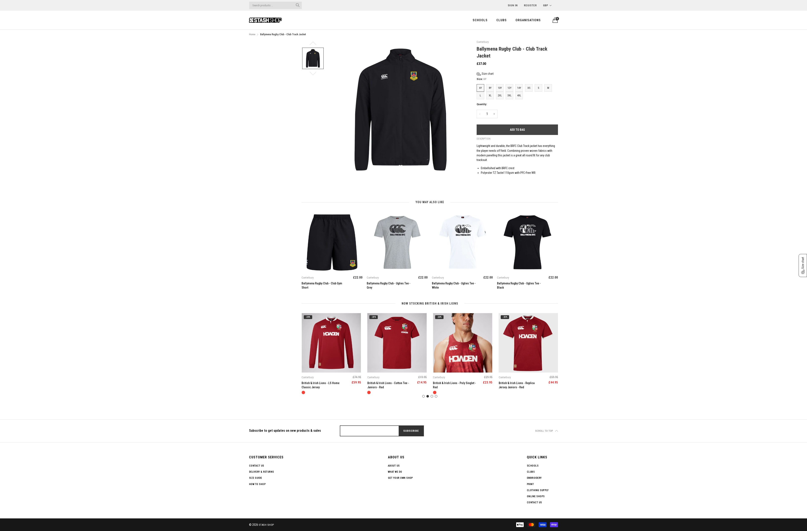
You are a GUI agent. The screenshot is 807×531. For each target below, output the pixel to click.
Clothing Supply (538, 490)
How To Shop (257, 484)
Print (530, 484)
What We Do (395, 471)
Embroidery (534, 477)
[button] (485, 74)
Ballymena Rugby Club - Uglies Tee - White (454, 285)
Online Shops (536, 496)
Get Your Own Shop (400, 477)
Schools (480, 20)
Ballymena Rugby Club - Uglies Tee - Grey (388, 285)
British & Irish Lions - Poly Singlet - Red (454, 385)
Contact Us (256, 465)
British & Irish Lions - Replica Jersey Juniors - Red (517, 385)
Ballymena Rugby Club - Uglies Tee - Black (519, 285)
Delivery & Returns (261, 471)
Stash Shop (266, 524)
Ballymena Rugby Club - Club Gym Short (322, 285)
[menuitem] (480, 20)
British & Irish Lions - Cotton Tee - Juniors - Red (388, 385)
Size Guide (255, 477)
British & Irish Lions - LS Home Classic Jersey (320, 385)
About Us (394, 465)
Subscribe (411, 430)
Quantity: (482, 104)
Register (530, 5)
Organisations (528, 20)
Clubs (501, 20)
